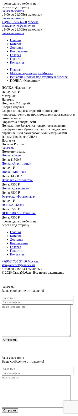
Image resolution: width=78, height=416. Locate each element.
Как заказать (19, 51)
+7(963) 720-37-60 (14, 22)
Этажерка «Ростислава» (19, 196)
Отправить (10, 339)
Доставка (16, 47)
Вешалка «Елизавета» (17, 180)
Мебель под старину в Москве (31, 73)
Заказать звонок (13, 11)
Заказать (8, 148)
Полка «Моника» (14, 172)
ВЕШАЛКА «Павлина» (19, 213)
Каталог (15, 44)
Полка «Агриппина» (16, 163)
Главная (15, 40)
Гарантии (17, 58)
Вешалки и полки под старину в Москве (39, 77)
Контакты (17, 62)
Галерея (15, 55)
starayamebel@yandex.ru (18, 25)
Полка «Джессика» (15, 188)
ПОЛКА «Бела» (13, 205)
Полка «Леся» (11, 155)
